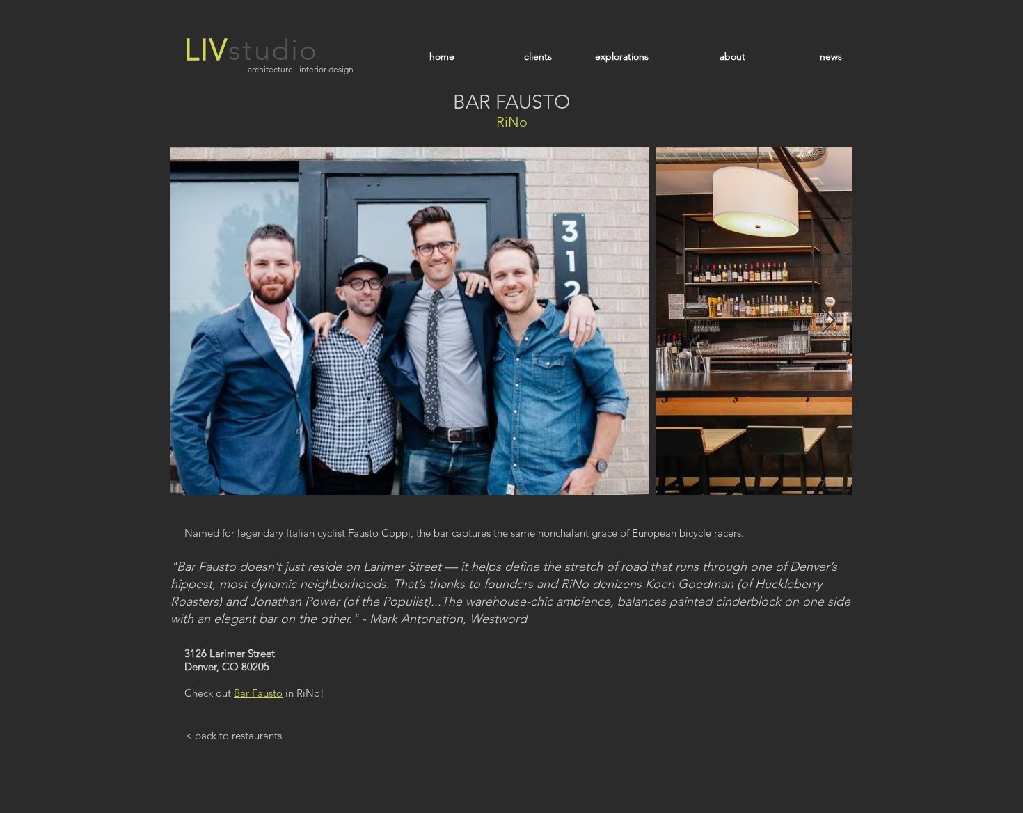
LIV (206, 50)
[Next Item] (828, 321)
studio (273, 50)
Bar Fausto (258, 693)
